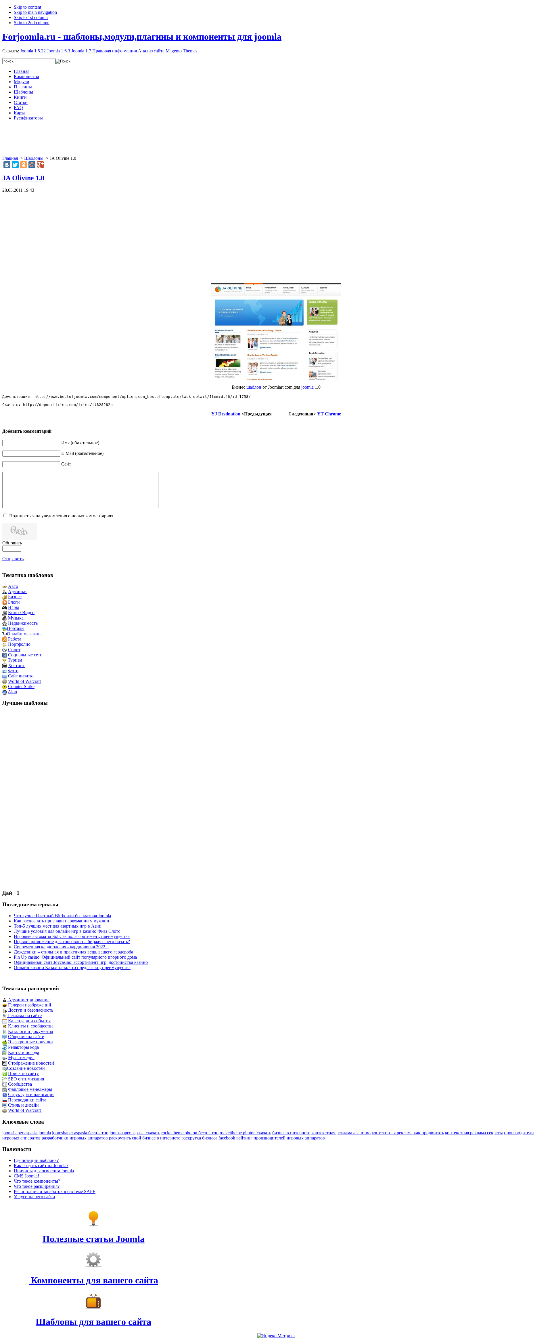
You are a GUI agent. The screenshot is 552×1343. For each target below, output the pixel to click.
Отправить (13, 558)
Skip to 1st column (31, 17)
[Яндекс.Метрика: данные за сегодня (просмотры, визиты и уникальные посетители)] (276, 1335)
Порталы (15, 628)
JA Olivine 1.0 (23, 178)
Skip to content (27, 7)
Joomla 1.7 (81, 50)
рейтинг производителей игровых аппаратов (280, 1137)
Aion (12, 691)
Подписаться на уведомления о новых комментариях (61, 515)
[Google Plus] (40, 164)
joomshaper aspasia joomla (26, 1132)
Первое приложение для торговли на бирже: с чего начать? (72, 941)
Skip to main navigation (35, 12)
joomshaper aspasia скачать (135, 1132)
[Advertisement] (276, 138)
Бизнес (15, 596)
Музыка (16, 618)
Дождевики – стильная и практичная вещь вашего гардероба (73, 951)
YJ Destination (226, 413)
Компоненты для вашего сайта (93, 1280)
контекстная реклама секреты (474, 1132)
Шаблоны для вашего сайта (93, 1322)
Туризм (15, 660)
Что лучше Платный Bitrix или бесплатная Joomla (62, 915)
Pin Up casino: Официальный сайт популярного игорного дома (75, 957)
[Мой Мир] (31, 164)
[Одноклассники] (23, 164)
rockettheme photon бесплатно (189, 1132)
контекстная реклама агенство (341, 1132)
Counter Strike (21, 686)
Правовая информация (114, 50)
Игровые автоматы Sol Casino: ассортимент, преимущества (72, 936)
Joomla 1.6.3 (58, 50)
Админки (17, 591)
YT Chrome (328, 413)
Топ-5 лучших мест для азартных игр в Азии (57, 926)
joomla (307, 387)
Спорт (14, 649)
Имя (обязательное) (80, 442)
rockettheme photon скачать (245, 1132)
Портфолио (19, 644)
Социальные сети (25, 654)
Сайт (66, 463)
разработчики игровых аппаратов (75, 1137)
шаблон (253, 387)
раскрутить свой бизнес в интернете (144, 1137)
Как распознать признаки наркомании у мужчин (61, 920)
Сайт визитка (21, 675)
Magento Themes (181, 50)
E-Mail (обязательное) (82, 453)
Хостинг (16, 665)
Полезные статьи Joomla (94, 1239)
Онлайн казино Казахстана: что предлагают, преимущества (72, 967)
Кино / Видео (21, 612)
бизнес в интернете (291, 1132)
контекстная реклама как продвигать (408, 1132)
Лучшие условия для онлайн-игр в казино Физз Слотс (67, 931)
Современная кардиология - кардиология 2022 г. (61, 946)
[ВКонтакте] (6, 164)
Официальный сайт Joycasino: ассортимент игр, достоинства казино (81, 962)
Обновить (12, 542)
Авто (13, 586)
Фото (13, 670)
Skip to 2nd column (31, 22)
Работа (14, 639)
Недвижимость (23, 623)
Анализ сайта (151, 50)
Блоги (14, 602)
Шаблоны (33, 158)
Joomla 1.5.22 (33, 50)
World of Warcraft (24, 681)
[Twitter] (15, 164)
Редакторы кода (23, 1047)
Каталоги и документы (30, 1031)
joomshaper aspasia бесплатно (80, 1132)
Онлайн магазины (25, 633)
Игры (13, 607)
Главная (10, 158)
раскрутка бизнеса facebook (208, 1137)
